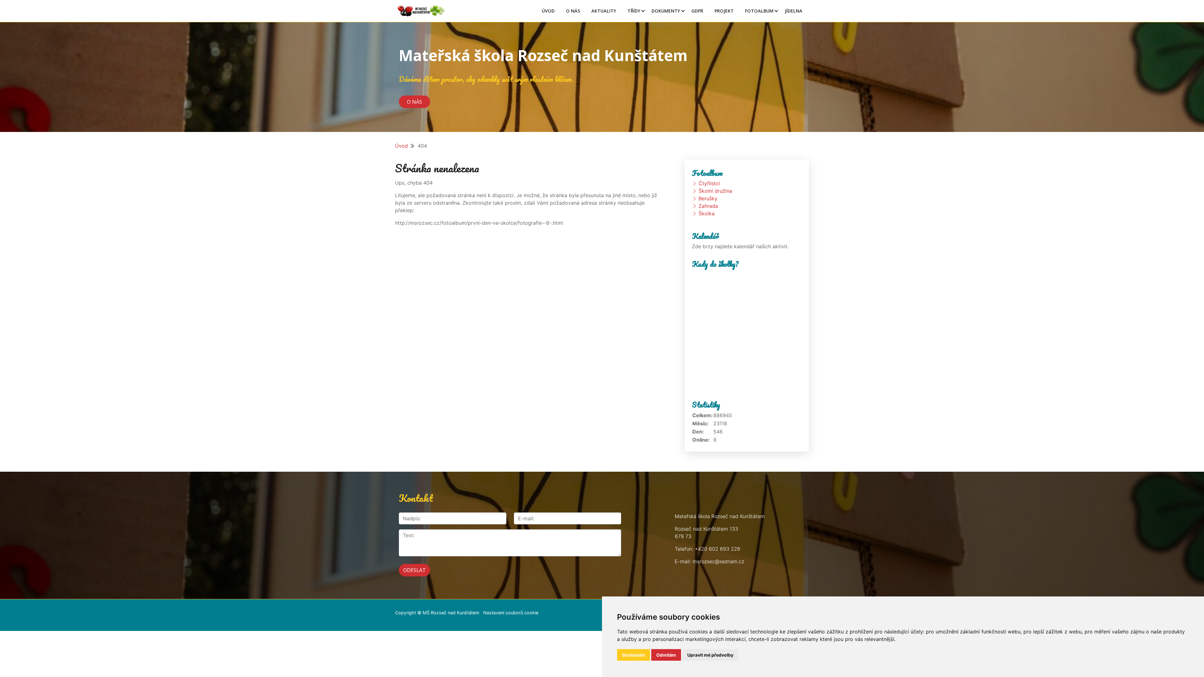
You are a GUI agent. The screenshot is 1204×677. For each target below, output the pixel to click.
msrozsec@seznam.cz (718, 561)
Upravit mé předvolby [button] (710, 655)
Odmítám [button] (666, 655)
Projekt (724, 11)
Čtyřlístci (709, 183)
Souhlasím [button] (633, 655)
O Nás (573, 11)
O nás (414, 101)
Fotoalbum (759, 11)
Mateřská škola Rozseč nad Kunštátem (543, 55)
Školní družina (715, 191)
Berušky (708, 198)
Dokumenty (666, 11)
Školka (707, 213)
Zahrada (708, 206)
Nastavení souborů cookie (510, 612)
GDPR (697, 11)
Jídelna (793, 11)
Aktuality (603, 11)
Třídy (633, 11)
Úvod (548, 11)
